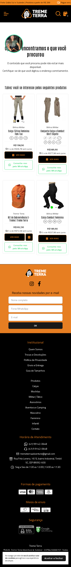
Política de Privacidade (35, 360)
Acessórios (35, 402)
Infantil (35, 423)
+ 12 (58, 142)
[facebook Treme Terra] (39, 284)
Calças (35, 386)
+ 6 (59, 221)
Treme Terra (18, 213)
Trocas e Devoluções (35, 354)
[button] (18, 165)
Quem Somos (36, 349)
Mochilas (35, 391)
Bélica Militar (19, 127)
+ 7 (59, 138)
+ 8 (25, 138)
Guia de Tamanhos (35, 370)
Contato (35, 429)
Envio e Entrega (36, 365)
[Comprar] (29, 237)
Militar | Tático (35, 397)
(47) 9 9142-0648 (37, 449)
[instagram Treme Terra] (32, 284)
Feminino (35, 418)
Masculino (35, 413)
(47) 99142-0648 (38, 444)
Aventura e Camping (35, 407)
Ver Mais (14, 237)
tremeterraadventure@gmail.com (38, 453)
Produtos (35, 381)
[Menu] (7, 13)
